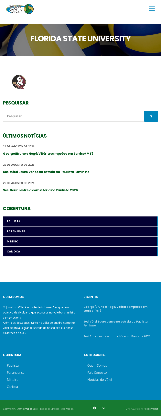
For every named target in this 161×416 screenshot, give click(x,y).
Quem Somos (97, 365)
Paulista (13, 365)
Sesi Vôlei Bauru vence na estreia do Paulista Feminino (115, 323)
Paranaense (16, 372)
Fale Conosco (97, 372)
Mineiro (12, 379)
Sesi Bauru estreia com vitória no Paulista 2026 (117, 336)
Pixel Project (151, 408)
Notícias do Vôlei (99, 379)
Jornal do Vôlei (30, 408)
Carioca (12, 387)
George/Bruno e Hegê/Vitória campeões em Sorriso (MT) (115, 309)
